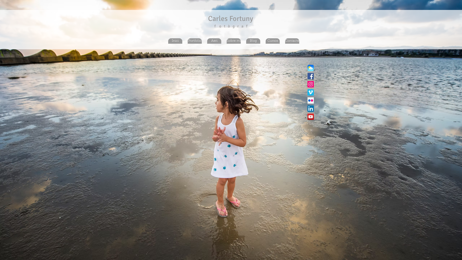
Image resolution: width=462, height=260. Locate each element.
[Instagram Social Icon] (311, 84)
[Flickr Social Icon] (311, 100)
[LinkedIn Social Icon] (311, 108)
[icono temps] (311, 68)
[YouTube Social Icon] (311, 117)
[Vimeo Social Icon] (311, 92)
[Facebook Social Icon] (311, 76)
